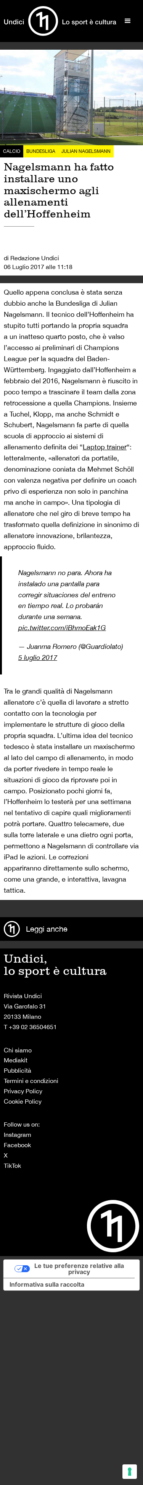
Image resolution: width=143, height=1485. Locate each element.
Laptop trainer (105, 447)
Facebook (17, 1144)
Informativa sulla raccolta (47, 1284)
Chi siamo (18, 1050)
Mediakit (15, 1060)
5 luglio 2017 (37, 657)
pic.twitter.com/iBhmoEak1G (62, 628)
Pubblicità (17, 1070)
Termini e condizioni (31, 1080)
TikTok (12, 1165)
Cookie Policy (23, 1101)
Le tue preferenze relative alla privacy (79, 1269)
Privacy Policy (23, 1091)
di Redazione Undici (31, 258)
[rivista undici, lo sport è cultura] (60, 21)
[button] (127, 21)
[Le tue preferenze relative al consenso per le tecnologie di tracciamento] (129, 1471)
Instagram (17, 1134)
